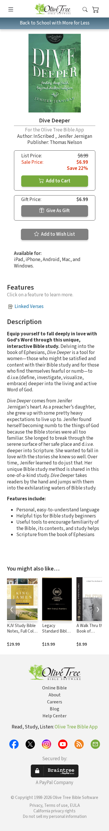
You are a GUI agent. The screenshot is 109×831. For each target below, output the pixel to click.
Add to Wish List (57, 234)
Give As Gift (57, 210)
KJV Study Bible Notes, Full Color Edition (22, 631)
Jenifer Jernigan (75, 136)
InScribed (44, 136)
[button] (85, 10)
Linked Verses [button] (29, 306)
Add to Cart (57, 180)
